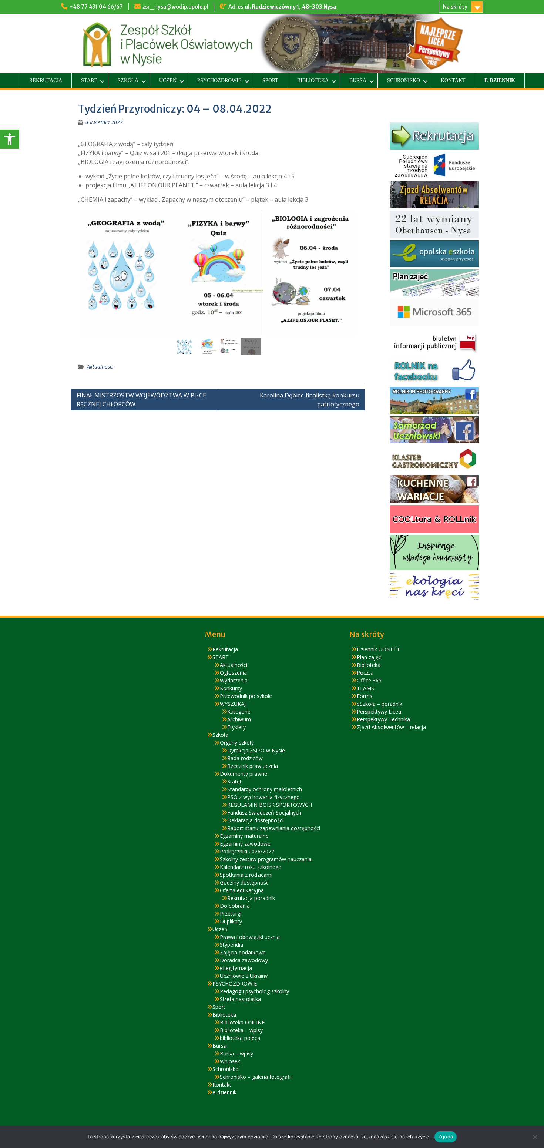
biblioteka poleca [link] (240, 1037)
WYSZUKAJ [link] (233, 703)
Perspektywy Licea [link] (379, 711)
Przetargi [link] (230, 913)
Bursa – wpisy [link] (236, 1053)
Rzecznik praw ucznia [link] (252, 765)
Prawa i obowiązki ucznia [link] (250, 936)
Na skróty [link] (455, 6)
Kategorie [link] (239, 711)
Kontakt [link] (453, 80)
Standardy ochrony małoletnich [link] (264, 789)
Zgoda (445, 1136)
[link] (9, 139)
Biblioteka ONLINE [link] (242, 1022)
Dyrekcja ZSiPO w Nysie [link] (256, 750)
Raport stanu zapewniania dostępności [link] (273, 828)
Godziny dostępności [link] (245, 882)
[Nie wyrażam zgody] (534, 1137)
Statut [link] (234, 781)
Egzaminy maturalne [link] (244, 835)
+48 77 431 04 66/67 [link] (96, 6)
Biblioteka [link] (313, 80)
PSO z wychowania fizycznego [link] (263, 796)
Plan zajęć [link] (369, 657)
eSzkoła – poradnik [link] (379, 703)
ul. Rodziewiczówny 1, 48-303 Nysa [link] (290, 6)
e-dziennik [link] (499, 80)
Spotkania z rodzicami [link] (246, 874)
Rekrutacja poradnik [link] (251, 898)
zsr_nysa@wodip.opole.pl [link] (175, 6)
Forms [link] (364, 695)
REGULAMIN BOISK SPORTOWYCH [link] (269, 804)
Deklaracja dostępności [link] (255, 820)
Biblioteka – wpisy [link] (241, 1030)
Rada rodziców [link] (245, 758)
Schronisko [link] (403, 80)
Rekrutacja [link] (45, 80)
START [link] (89, 80)
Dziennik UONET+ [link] (378, 649)
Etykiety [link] (236, 727)
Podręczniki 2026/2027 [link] (247, 851)
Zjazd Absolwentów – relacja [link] (391, 727)
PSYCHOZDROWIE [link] (219, 80)
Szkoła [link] (128, 80)
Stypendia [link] (231, 944)
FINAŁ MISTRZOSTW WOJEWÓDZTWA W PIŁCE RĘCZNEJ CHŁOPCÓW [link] (141, 399)
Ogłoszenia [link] (233, 672)
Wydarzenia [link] (234, 680)
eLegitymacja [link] (236, 967)
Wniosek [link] (230, 1061)
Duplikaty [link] (231, 921)
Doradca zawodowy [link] (244, 960)
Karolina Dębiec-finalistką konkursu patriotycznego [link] (309, 399)
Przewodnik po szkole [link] (246, 695)
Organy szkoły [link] (237, 742)
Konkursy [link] (231, 688)
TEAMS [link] (365, 688)
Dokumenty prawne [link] (243, 773)
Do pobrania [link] (235, 905)
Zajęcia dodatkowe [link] (243, 952)
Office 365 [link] (369, 680)
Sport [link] (270, 80)
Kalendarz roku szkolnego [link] (251, 866)
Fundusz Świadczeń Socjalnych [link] (264, 812)
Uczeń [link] (168, 80)
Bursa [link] (357, 80)
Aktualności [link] (100, 366)
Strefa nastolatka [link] (240, 999)
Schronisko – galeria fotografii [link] (256, 1076)
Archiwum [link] (239, 719)
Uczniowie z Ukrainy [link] (244, 975)
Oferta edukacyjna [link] (242, 890)
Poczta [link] (365, 672)
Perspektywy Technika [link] (383, 719)
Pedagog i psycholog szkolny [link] (254, 991)
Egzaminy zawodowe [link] (245, 843)
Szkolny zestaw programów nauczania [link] (266, 859)
